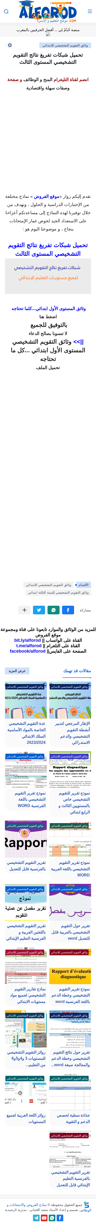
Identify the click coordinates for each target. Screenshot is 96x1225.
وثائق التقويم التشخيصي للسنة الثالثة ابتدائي (58, 592)
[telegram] (36, 1218)
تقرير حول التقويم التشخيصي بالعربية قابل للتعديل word (70, 932)
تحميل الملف (48, 367)
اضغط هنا (48, 316)
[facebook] (60, 1218)
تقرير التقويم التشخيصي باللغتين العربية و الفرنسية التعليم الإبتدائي (26, 932)
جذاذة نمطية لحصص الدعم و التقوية (73, 1118)
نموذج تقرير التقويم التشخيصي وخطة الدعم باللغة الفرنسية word (70, 995)
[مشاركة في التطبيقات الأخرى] (24, 610)
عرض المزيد (17, 671)
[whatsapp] (52, 1218)
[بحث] (6, 11)
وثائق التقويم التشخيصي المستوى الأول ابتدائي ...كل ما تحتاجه (48, 350)
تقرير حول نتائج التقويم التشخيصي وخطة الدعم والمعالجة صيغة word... (70, 1058)
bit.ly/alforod (27, 640)
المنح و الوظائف (37, 79)
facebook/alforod (28, 651)
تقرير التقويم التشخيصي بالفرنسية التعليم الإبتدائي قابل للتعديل (70, 1178)
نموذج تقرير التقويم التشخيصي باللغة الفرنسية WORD (30, 799)
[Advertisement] (48, 140)
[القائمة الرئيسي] (90, 11)
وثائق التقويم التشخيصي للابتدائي (65, 45)
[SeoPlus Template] (86, 1204)
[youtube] (44, 1218)
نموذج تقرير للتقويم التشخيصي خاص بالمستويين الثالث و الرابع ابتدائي (74, 802)
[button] (68, 610)
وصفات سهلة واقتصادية (48, 87)
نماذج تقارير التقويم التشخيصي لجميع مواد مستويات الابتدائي (28, 995)
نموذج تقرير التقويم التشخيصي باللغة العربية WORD (70, 868)
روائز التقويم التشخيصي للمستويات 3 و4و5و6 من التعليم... (26, 1058)
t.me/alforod (29, 645)
